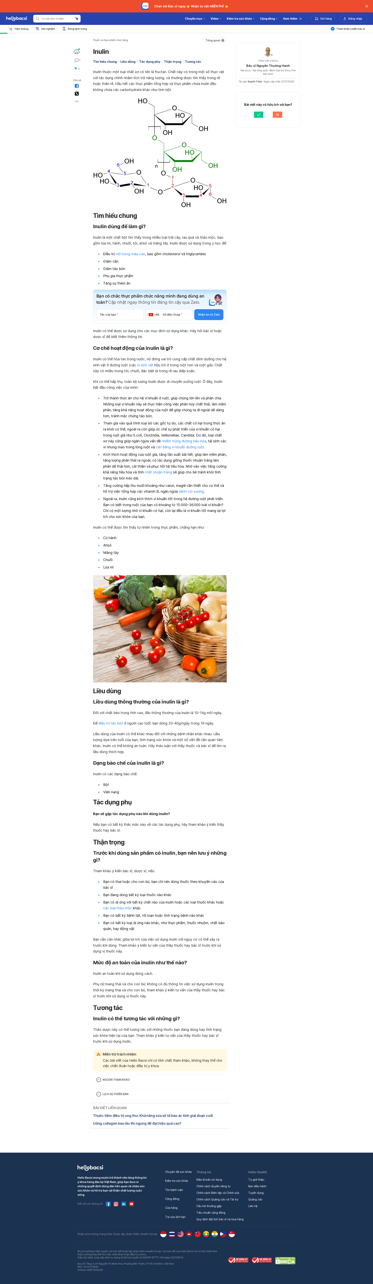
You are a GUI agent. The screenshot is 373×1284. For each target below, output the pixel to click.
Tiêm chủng (21, 28)
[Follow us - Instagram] (116, 1204)
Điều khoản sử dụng (209, 1179)
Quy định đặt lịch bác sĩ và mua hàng (220, 1219)
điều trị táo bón (110, 723)
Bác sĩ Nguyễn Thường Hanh (268, 66)
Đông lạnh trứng (77, 28)
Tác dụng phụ (149, 62)
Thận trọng (172, 62)
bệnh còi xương (191, 491)
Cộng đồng (172, 1198)
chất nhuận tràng (158, 472)
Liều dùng (127, 62)
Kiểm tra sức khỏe (176, 1180)
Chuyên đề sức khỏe (178, 1171)
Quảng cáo (255, 1199)
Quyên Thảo (255, 81)
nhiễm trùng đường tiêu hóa (184, 441)
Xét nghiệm (48, 28)
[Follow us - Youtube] (131, 1204)
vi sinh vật (145, 365)
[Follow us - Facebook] (108, 1204)
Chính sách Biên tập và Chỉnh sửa (217, 1192)
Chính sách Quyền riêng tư (213, 1186)
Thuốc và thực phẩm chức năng (110, 40)
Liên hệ (252, 1206)
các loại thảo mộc (117, 908)
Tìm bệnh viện (174, 1189)
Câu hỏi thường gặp (209, 1206)
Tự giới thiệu (256, 1179)
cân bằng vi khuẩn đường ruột (180, 447)
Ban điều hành (257, 1186)
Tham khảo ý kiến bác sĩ (350, 28)
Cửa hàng (171, 1207)
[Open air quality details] (77, 51)
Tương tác (193, 62)
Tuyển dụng (256, 1192)
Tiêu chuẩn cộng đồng (210, 1212)
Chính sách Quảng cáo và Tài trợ (217, 1199)
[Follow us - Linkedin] (123, 1204)
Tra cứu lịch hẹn (175, 1217)
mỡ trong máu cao (130, 254)
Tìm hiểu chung (105, 62)
